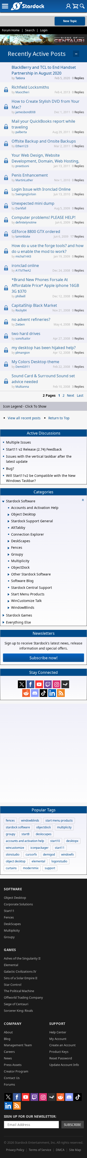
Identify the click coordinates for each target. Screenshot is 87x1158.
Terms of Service (40, 1150)
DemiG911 (22, 367)
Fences (9, 917)
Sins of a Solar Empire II (20, 978)
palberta (21, 132)
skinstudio (12, 854)
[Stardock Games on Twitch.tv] (48, 684)
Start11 (9, 911)
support (50, 868)
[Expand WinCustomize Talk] (8, 601)
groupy (10, 834)
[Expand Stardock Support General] (8, 521)
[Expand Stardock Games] (3, 615)
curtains (11, 868)
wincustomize (15, 848)
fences (10, 820)
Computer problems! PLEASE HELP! (43, 217)
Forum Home (11, 30)
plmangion (22, 353)
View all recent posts (24, 418)
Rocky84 (21, 310)
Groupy (9, 937)
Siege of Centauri (16, 1004)
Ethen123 (21, 146)
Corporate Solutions (18, 904)
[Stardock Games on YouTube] (39, 684)
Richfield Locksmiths (30, 87)
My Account (57, 1039)
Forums (9, 1084)
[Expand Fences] (8, 548)
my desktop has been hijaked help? (44, 347)
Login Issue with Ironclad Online (41, 189)
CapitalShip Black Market (34, 305)
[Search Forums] (82, 6)
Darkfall (20, 208)
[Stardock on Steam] (65, 684)
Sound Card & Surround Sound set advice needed (43, 378)
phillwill (20, 296)
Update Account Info (64, 1065)
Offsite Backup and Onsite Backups (44, 141)
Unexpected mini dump (33, 203)
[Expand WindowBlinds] (8, 608)
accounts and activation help (25, 841)
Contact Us (12, 1078)
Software (13, 889)
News (8, 1058)
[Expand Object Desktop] (8, 515)
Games (10, 949)
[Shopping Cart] (75, 6)
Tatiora (20, 78)
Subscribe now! (43, 657)
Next (70, 395)
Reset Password (60, 1058)
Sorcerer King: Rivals (18, 1010)
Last (80, 395)
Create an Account (62, 1045)
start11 (60, 848)
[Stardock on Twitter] (21, 684)
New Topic (70, 21)
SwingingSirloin (25, 194)
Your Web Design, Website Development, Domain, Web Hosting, (45, 158)
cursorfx (31, 854)
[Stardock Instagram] (56, 684)
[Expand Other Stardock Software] (8, 574)
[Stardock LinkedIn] (52, 693)
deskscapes (43, 834)
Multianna (22, 387)
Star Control (12, 984)
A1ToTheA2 (23, 270)
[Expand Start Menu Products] (8, 594)
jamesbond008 (25, 112)
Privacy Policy (15, 1150)
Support (57, 1023)
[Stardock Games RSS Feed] (61, 693)
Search (30, 30)
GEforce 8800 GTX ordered (36, 231)
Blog (7, 1039)
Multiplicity (12, 930)
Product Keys (58, 1051)
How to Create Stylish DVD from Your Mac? (46, 104)
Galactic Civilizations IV (20, 971)
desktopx (72, 841)
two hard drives (26, 333)
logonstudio (59, 861)
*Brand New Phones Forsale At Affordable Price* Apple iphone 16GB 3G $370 (45, 285)
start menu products (59, 820)
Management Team (18, 1045)
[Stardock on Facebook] (30, 684)
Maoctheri (22, 92)
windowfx (67, 854)
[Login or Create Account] (68, 6)
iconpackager (39, 848)
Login (43, 30)
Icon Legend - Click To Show (24, 406)
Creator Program (16, 1071)
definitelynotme (25, 222)
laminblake (22, 236)
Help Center (57, 1032)
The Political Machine (19, 991)
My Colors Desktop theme (35, 361)
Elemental (11, 965)
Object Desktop (15, 897)
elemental (38, 861)
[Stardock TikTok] (43, 693)
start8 (25, 834)
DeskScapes (12, 924)
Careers (9, 1051)
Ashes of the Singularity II (22, 958)
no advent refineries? (31, 319)
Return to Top (58, 418)
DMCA (60, 1150)
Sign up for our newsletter (29, 1116)
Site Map (75, 1150)
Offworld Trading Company (23, 997)
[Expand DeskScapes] (8, 541)
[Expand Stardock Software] (3, 501)
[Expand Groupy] (8, 554)
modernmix (30, 868)
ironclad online (25, 265)
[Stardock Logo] (27, 6)
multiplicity (64, 827)
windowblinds (30, 820)
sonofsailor (22, 338)
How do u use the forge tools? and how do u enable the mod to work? (48, 248)
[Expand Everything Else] (3, 622)
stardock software (18, 827)
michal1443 (23, 256)
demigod (49, 854)
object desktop (15, 861)
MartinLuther (24, 180)
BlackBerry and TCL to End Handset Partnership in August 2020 (44, 70)
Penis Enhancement (30, 175)
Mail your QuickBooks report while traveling (43, 124)
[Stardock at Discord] (34, 693)
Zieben (20, 324)
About (8, 1032)
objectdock (43, 827)
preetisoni (22, 166)
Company (13, 1023)
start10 (55, 841)
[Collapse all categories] (83, 500)
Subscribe (72, 1124)
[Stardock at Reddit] (26, 693)
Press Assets (13, 1065)
